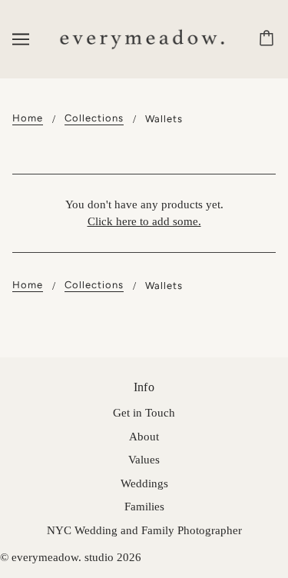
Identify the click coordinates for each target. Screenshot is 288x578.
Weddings (144, 483)
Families (144, 506)
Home (27, 118)
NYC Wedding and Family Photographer (144, 530)
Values (144, 459)
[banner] (141, 38)
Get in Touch (144, 413)
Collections (94, 118)
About (144, 436)
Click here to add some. (144, 221)
